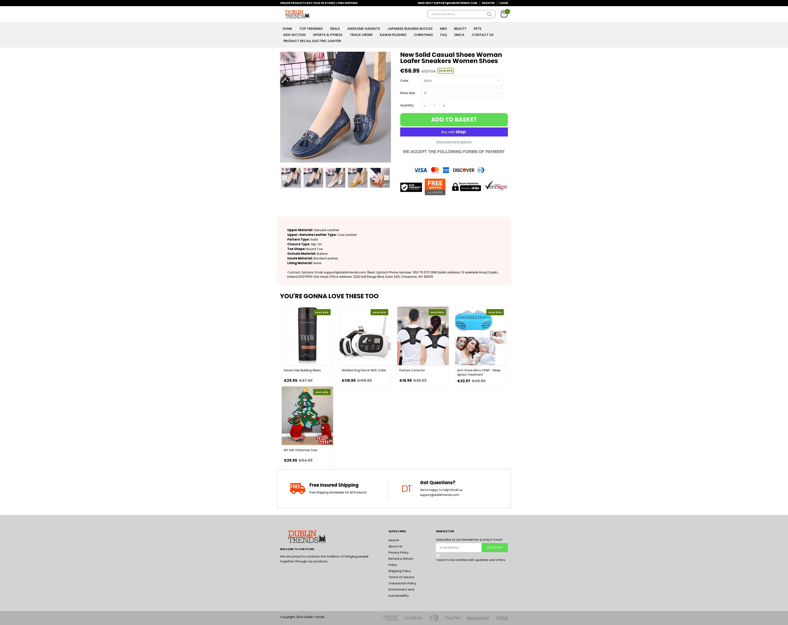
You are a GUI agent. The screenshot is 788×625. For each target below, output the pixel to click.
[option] (291, 178)
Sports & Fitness (327, 34)
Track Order (361, 34)
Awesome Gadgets (363, 28)
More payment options (454, 142)
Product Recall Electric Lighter (312, 41)
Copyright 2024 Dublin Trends (302, 617)
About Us (395, 546)
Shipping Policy (399, 571)
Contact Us (483, 34)
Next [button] (386, 177)
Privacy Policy (398, 552)
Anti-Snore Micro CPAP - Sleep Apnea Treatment (479, 372)
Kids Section (294, 34)
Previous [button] (284, 177)
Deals (335, 28)
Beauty (460, 28)
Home (287, 28)
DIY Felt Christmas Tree (300, 450)
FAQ (443, 34)
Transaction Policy (402, 583)
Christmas (423, 34)
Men (443, 28)
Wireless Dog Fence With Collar (364, 370)
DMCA (459, 34)
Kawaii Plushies (393, 34)
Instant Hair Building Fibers (302, 370)
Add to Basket (454, 120)
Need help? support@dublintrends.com (447, 3)
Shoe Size (407, 93)
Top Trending (311, 28)
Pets (477, 28)
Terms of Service (401, 577)
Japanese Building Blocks (410, 28)
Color (404, 80)
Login (503, 3)
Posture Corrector (412, 370)
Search (393, 540)
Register (488, 3)
